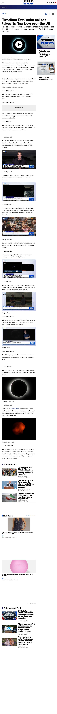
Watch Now (51, 2)
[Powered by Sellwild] (33, 603)
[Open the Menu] (2, 2)
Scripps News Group (9, 58)
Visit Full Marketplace (31, 515)
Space (4, 13)
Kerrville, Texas (14, 409)
